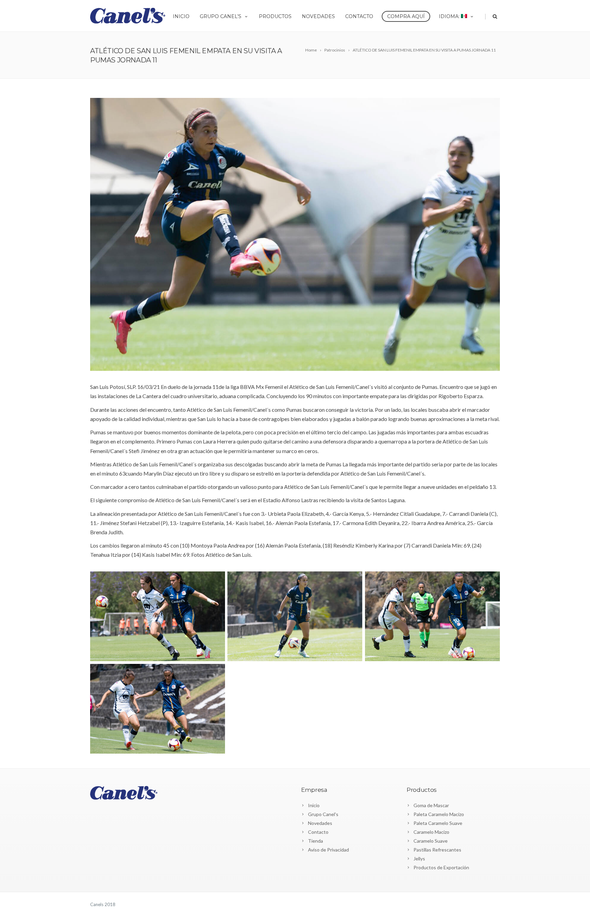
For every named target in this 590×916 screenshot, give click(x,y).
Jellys (419, 858)
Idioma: (450, 16)
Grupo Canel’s (220, 16)
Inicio (181, 16)
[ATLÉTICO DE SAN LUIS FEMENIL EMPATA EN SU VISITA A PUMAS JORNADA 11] (295, 234)
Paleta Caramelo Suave (437, 823)
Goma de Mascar (431, 805)
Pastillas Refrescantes (437, 850)
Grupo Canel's (323, 814)
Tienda (315, 841)
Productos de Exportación (441, 867)
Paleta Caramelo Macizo (438, 814)
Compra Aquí (406, 16)
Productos (275, 16)
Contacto (359, 16)
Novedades (318, 16)
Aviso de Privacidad (328, 850)
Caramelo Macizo (431, 832)
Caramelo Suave (430, 841)
